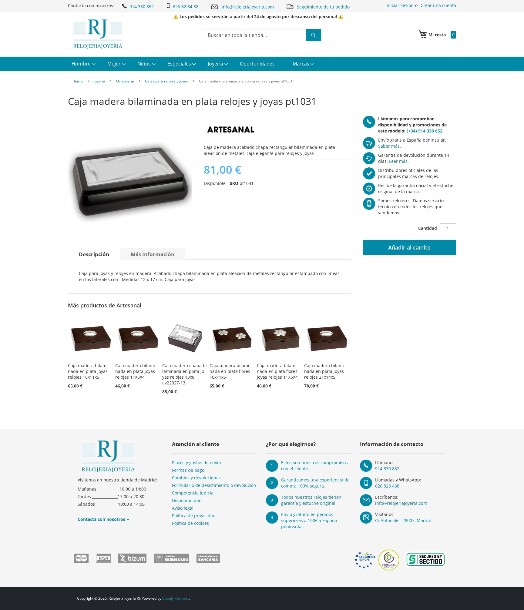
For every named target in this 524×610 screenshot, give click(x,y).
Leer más (398, 161)
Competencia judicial (193, 493)
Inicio (78, 81)
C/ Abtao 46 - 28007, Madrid (403, 520)
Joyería (99, 81)
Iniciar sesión (400, 5)
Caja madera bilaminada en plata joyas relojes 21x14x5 (324, 371)
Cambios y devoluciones (196, 478)
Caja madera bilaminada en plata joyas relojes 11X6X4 (135, 371)
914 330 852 (141, 6)
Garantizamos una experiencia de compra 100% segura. (315, 483)
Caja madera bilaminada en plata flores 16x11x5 (230, 371)
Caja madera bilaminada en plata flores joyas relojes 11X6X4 (277, 371)
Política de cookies (190, 523)
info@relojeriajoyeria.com (248, 7)
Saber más (389, 146)
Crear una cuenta (438, 5)
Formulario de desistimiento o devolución (214, 485)
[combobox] (262, 35)
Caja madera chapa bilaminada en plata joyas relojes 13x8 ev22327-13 (185, 374)
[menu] (262, 64)
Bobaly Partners (175, 598)
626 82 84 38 (185, 6)
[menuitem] (83, 64)
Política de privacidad (194, 515)
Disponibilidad (187, 500)
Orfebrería (125, 81)
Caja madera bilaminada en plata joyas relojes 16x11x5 (88, 371)
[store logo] (98, 34)
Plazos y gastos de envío (196, 462)
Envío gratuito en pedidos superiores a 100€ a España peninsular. (309, 520)
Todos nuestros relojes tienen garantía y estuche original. (311, 500)
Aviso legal (182, 508)
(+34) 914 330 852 (424, 131)
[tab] (94, 254)
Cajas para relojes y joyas (166, 81)
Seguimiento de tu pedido (323, 7)
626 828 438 (387, 486)
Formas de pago (188, 470)
